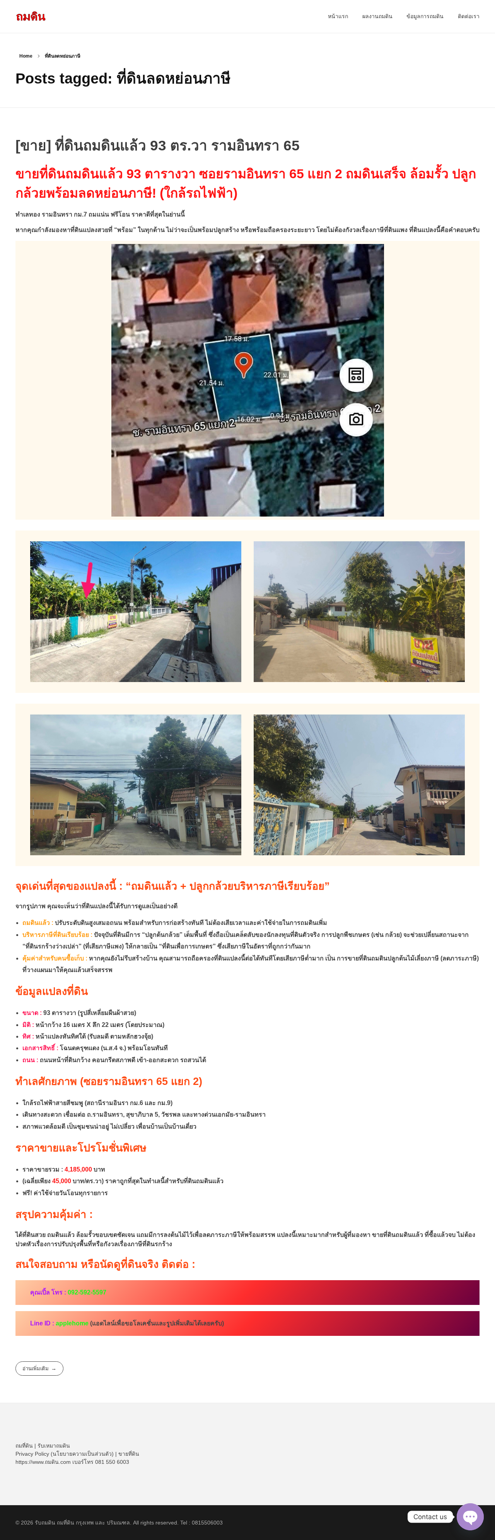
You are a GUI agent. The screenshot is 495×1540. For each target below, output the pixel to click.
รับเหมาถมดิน (54, 1446)
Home (25, 56)
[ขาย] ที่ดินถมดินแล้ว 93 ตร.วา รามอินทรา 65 (157, 145)
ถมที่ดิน (24, 1446)
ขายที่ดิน (128, 1454)
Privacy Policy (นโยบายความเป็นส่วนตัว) (64, 1454)
